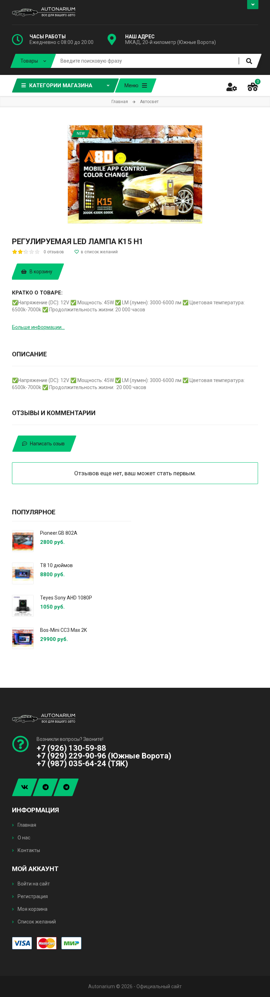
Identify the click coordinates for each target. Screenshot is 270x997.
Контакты (28, 850)
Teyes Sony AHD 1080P (66, 598)
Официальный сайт (159, 986)
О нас (23, 837)
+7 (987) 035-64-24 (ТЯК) (82, 763)
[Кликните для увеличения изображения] (135, 174)
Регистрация (32, 896)
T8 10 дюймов (56, 565)
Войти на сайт (33, 884)
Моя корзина (32, 909)
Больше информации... (38, 327)
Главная (26, 825)
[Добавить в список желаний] (96, 252)
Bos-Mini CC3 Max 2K (63, 630)
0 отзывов (54, 251)
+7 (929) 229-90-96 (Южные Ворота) (104, 755)
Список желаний (36, 922)
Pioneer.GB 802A (58, 533)
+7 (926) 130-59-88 (71, 748)
